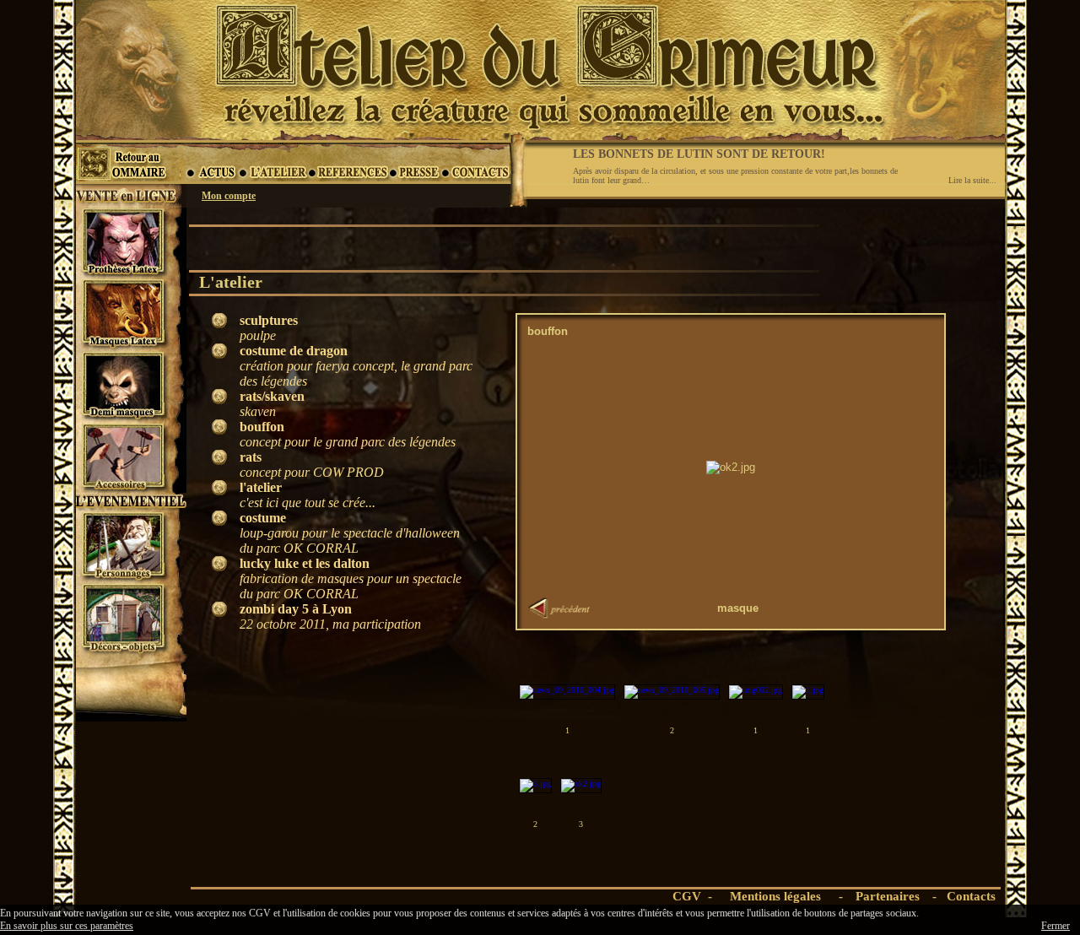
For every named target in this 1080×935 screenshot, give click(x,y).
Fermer (1055, 926)
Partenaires (888, 896)
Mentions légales (775, 896)
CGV (686, 896)
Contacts (971, 896)
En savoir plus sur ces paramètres (66, 926)
